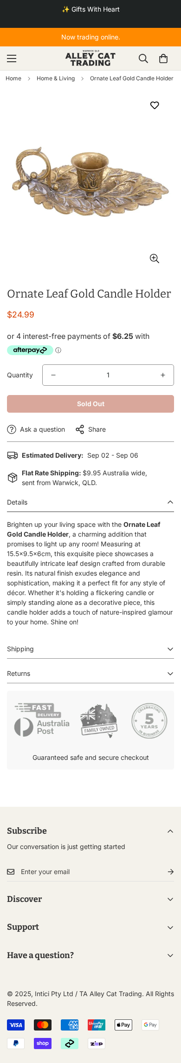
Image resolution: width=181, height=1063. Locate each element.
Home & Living (56, 78)
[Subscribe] (163, 872)
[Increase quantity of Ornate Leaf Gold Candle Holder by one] (163, 375)
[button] (163, 58)
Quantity (20, 375)
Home (13, 78)
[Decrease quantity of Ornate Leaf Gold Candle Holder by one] (53, 375)
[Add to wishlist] (154, 105)
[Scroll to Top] (164, 1014)
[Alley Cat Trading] (90, 58)
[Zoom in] (154, 258)
